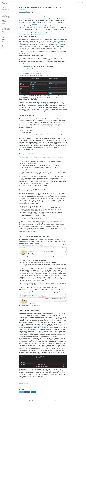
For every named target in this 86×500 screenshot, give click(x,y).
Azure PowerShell (59, 44)
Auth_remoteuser (58, 195)
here (65, 320)
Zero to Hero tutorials (6, 29)
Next (55, 400)
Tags (77, 2)
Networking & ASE (5, 11)
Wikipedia (34, 24)
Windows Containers (5, 18)
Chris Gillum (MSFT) (24, 12)
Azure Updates (4, 37)
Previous (31, 400)
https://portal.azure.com (58, 41)
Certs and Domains (5, 16)
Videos (3, 14)
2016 (3, 46)
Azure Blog (4, 36)
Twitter (3, 33)
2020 (3, 41)
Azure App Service (8, 2)
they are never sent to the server (37, 326)
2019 (3, 42)
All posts (3, 47)
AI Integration (4, 21)
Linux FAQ (3, 26)
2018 (3, 44)
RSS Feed (3, 34)
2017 (3, 45)
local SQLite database (38, 105)
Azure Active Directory (42, 18)
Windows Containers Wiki (6, 28)
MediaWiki (22, 20)
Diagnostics (4, 15)
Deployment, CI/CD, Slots (6, 17)
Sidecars (3, 20)
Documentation (4, 25)
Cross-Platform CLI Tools (26, 46)
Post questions (22, 382)
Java (2, 13)
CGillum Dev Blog (41, 16)
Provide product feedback (31, 382)
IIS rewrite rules (43, 239)
